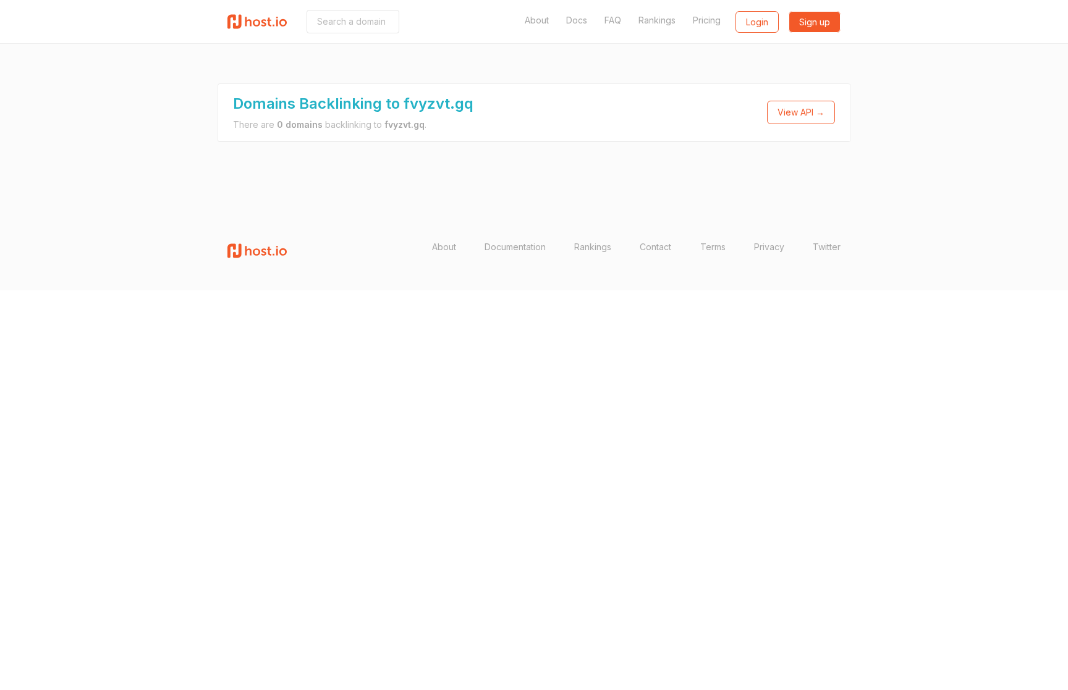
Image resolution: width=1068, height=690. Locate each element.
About (537, 20)
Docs (576, 20)
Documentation (515, 247)
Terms (713, 247)
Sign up (814, 22)
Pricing (707, 20)
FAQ (612, 20)
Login (757, 22)
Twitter (827, 247)
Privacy (769, 247)
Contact (655, 247)
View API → (801, 112)
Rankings (657, 20)
